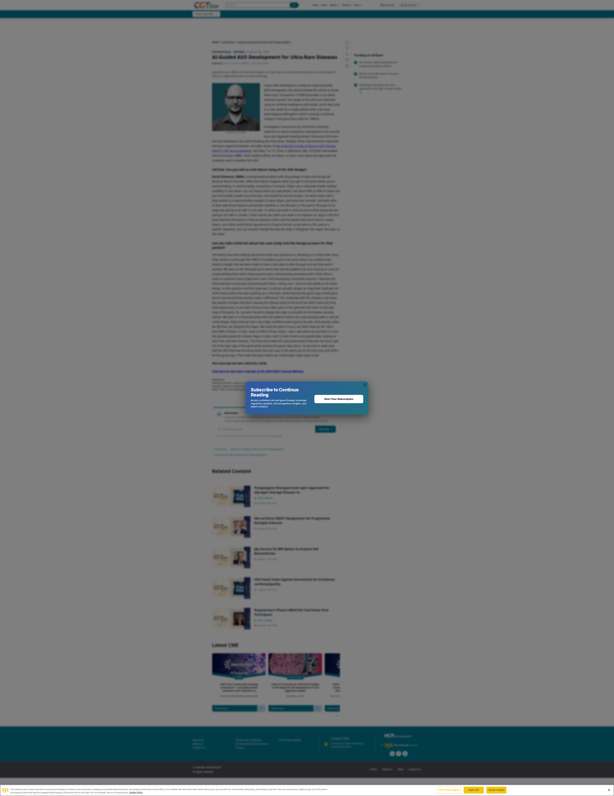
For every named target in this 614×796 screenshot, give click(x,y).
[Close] (608, 789)
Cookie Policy (136, 792)
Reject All (474, 789)
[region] (307, 790)
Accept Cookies (496, 789)
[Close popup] (364, 385)
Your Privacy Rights (449, 789)
